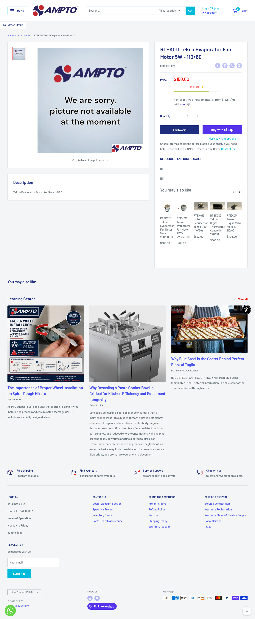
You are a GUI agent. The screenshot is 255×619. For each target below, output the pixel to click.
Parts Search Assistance (108, 521)
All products (23, 35)
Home (10, 35)
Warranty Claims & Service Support (226, 515)
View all (243, 299)
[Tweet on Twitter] (232, 65)
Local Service (213, 521)
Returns (153, 515)
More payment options (222, 138)
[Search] (190, 11)
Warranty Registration (218, 509)
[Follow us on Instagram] (90, 598)
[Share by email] (239, 65)
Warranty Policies (159, 526)
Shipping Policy (158, 521)
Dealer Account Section (107, 503)
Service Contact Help (218, 503)
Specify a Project (103, 509)
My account (209, 12)
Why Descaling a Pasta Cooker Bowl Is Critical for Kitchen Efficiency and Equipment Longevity (127, 393)
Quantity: (166, 116)
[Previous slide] (233, 192)
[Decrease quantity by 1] (178, 116)
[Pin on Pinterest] (225, 65)
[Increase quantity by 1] (198, 116)
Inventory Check (102, 515)
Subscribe (19, 573)
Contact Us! (228, 149)
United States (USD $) (21, 592)
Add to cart (179, 130)
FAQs (208, 526)
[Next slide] (239, 192)
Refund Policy (157, 509)
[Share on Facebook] (217, 65)
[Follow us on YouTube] (97, 598)
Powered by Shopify (18, 605)
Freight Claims (157, 503)
